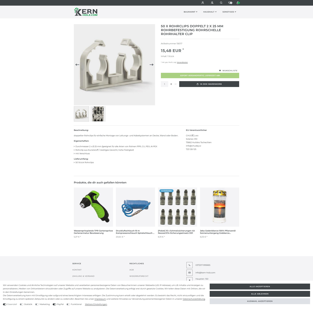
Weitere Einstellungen (96, 304)
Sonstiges (228, 12)
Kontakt (77, 270)
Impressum (100, 299)
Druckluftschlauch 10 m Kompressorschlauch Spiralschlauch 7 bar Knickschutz (135, 232)
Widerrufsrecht (138, 276)
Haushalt (208, 12)
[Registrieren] (212, 3)
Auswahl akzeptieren (260, 301)
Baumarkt (189, 12)
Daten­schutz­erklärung (194, 299)
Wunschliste (229, 71)
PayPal (60, 304)
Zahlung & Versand (83, 276)
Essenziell (12, 304)
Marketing (45, 304)
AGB (131, 270)
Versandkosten (182, 62)
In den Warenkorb (211, 84)
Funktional (76, 304)
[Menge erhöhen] (171, 84)
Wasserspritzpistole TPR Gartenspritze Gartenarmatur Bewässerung (93, 232)
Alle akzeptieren (260, 286)
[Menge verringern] (175, 84)
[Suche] (221, 3)
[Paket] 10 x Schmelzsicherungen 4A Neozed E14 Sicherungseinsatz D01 (176, 232)
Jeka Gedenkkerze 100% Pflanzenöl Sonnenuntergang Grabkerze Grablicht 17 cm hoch (218, 232)
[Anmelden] (203, 3)
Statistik (28, 304)
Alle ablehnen (260, 294)
